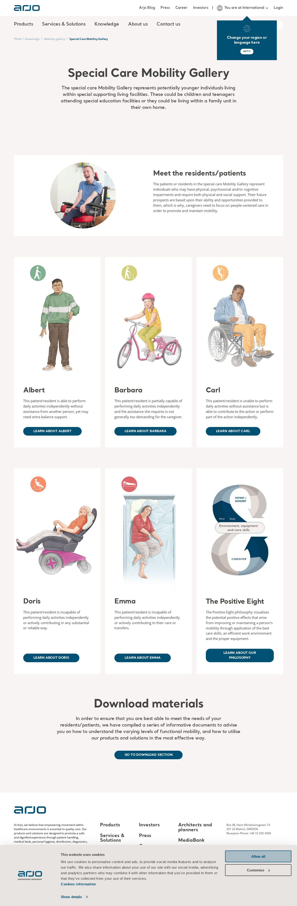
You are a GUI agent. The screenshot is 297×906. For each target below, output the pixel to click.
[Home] (27, 8)
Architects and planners (195, 827)
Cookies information (78, 884)
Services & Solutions (112, 838)
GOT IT (247, 51)
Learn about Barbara (145, 431)
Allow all (258, 856)
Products (110, 825)
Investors (200, 8)
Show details (71, 897)
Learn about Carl (233, 431)
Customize (255, 870)
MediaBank (191, 840)
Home (18, 39)
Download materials (148, 704)
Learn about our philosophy (239, 655)
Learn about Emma (143, 657)
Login (278, 8)
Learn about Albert (52, 431)
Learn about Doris (51, 657)
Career (181, 8)
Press (165, 8)
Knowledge (32, 39)
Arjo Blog (147, 8)
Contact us (168, 24)
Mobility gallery (54, 39)
